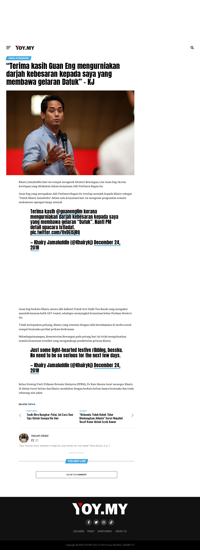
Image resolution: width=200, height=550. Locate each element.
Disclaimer (78, 531)
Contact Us (121, 531)
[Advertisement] (100, 22)
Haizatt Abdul (39, 435)
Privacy (91, 531)
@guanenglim (69, 211)
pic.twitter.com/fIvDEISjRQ (55, 232)
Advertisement (105, 531)
